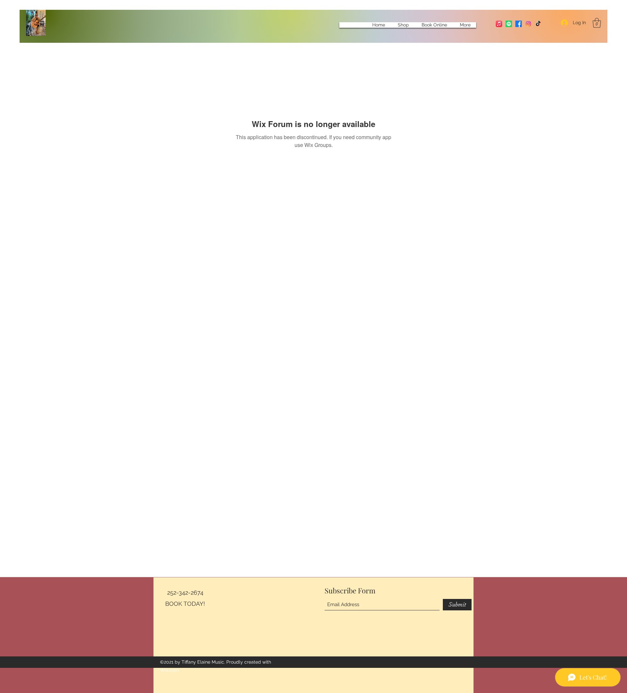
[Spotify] (509, 24)
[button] (597, 23)
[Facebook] (518, 24)
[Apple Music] (499, 24)
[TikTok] (538, 24)
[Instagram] (528, 24)
